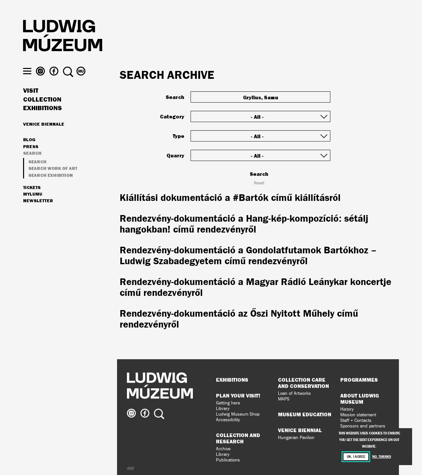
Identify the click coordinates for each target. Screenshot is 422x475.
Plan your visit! (238, 395)
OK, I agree (356, 457)
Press (30, 146)
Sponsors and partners (362, 426)
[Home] (62, 36)
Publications (228, 460)
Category (172, 116)
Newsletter (38, 201)
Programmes (359, 379)
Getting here (228, 403)
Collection (42, 99)
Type (178, 136)
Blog (29, 140)
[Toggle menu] (27, 71)
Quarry (175, 155)
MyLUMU (32, 194)
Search (32, 153)
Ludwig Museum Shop (237, 414)
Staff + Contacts (356, 420)
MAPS (283, 399)
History (347, 409)
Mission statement (358, 415)
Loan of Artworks (294, 393)
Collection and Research (238, 438)
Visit (30, 90)
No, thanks (381, 457)
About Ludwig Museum (359, 398)
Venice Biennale (43, 124)
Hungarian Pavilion (296, 437)
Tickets (32, 187)
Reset (259, 183)
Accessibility (228, 420)
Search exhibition (50, 175)
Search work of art (52, 168)
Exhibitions (42, 108)
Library (222, 408)
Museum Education (304, 414)
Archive (223, 449)
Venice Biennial (300, 430)
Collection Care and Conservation (303, 382)
